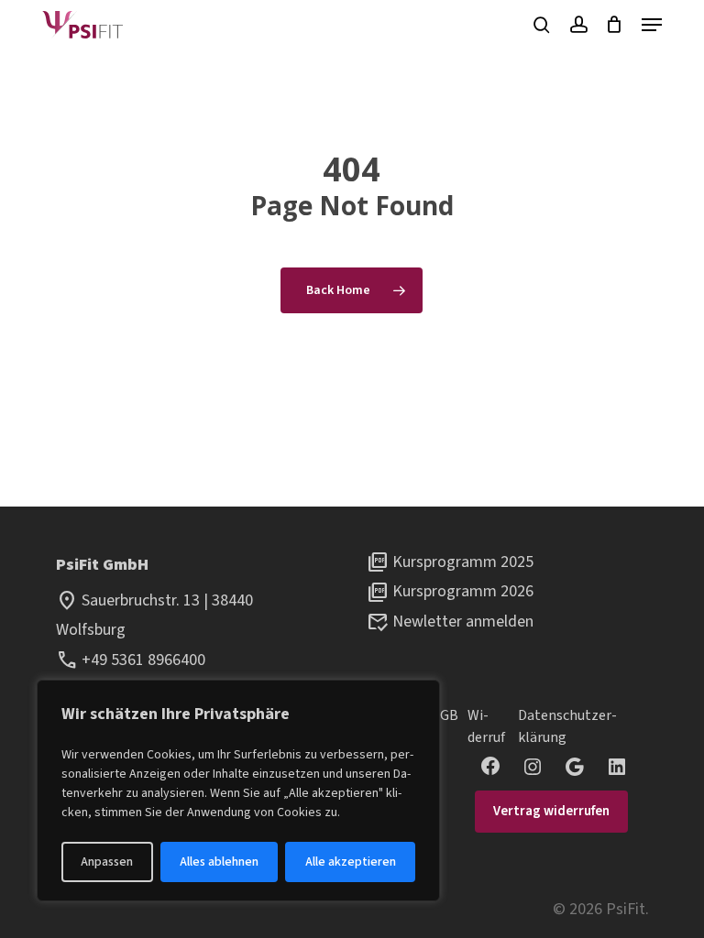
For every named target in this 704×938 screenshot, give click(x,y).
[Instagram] (533, 767)
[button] (652, 25)
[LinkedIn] (617, 767)
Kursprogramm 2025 (463, 562)
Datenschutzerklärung (567, 726)
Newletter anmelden (463, 621)
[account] (578, 24)
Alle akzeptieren (350, 862)
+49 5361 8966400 (143, 660)
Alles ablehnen (219, 862)
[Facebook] (490, 766)
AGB (445, 715)
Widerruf (486, 726)
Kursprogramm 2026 (463, 591)
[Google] (575, 767)
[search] (541, 24)
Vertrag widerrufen (551, 811)
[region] (238, 790)
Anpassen (107, 862)
